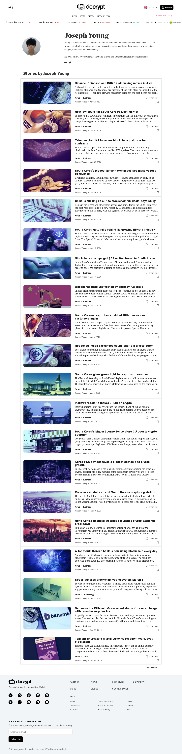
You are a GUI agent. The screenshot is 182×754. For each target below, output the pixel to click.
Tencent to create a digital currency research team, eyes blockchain (114, 640)
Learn (82, 16)
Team (72, 701)
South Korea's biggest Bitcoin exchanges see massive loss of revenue (115, 172)
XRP (94, 22)
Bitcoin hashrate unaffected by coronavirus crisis (109, 286)
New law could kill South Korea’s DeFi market (106, 111)
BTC (11, 22)
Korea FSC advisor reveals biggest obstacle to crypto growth (112, 463)
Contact (130, 701)
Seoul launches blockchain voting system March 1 (109, 579)
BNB (68, 22)
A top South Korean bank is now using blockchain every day (116, 551)
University (138, 682)
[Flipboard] (38, 702)
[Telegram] (47, 702)
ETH (40, 22)
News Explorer (120, 689)
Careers (130, 705)
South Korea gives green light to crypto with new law (111, 374)
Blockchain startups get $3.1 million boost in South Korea (115, 258)
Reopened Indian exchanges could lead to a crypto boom (114, 345)
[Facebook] (47, 695)
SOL (148, 22)
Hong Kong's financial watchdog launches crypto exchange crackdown (115, 522)
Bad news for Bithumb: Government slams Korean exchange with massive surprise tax (116, 610)
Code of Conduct (105, 705)
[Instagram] (20, 695)
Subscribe (15, 739)
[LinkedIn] (38, 695)
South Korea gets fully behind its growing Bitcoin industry (115, 229)
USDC (119, 22)
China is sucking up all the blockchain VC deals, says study (115, 201)
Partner (74, 682)
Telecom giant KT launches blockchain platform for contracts (110, 142)
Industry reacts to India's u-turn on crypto (103, 402)
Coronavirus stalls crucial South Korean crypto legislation (115, 492)
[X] (11, 695)
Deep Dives (118, 682)
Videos (91, 16)
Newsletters (103, 16)
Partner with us (162, 16)
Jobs (129, 709)
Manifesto (74, 709)
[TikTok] (20, 702)
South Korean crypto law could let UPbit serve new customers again (110, 317)
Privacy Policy (104, 709)
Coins (73, 689)
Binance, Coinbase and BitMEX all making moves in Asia (113, 83)
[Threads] (29, 695)
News (74, 16)
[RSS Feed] (11, 702)
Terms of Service (105, 701)
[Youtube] (29, 702)
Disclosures (75, 705)
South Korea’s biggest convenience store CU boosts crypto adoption (116, 433)
